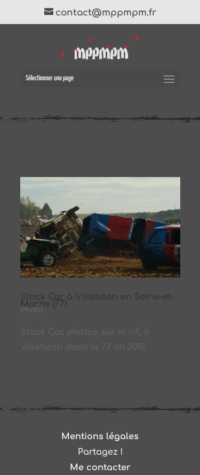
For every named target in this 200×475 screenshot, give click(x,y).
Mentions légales (100, 436)
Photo (31, 310)
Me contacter (100, 467)
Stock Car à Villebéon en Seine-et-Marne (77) (97, 300)
